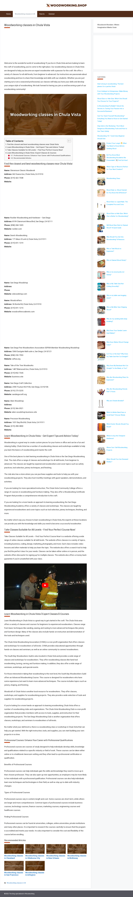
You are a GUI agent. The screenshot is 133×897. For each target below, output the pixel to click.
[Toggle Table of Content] (68, 141)
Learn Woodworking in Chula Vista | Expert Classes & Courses (31, 153)
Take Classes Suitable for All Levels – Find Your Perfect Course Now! (35, 150)
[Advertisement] (45, 46)
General (51, 14)
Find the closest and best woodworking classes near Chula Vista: (33, 144)
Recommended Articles (22, 158)
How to (41, 14)
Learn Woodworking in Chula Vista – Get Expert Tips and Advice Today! (35, 147)
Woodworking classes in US (25, 14)
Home (8, 14)
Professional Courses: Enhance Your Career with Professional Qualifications (42, 155)
